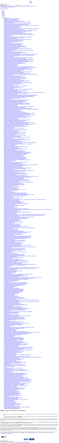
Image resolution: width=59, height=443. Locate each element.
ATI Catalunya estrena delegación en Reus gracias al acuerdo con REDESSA (15, 282)
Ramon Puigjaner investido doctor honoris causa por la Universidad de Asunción (16, 283)
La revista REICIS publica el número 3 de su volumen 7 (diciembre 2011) (14, 240)
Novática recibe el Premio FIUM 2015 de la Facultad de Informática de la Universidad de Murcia (18, 69)
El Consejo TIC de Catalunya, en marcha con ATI (11, 188)
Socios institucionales (16, 6)
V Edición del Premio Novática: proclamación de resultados (12, 263)
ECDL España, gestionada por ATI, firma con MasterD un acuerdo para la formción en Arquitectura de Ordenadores (21, 54)
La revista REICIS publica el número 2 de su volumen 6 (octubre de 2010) (15, 284)
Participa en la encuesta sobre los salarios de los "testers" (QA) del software (15, 120)
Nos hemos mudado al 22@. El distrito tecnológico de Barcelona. (13, 125)
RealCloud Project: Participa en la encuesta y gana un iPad (12, 233)
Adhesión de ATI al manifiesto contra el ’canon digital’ (12, 406)
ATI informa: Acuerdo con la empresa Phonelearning (11, 314)
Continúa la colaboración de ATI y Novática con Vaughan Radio (13, 32)
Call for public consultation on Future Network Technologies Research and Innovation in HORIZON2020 (19, 227)
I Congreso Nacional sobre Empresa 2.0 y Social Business (12, 225)
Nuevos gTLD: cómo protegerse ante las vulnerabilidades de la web (14, 121)
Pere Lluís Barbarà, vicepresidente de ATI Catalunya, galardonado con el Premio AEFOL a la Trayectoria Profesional (21, 164)
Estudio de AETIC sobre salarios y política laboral (11, 296)
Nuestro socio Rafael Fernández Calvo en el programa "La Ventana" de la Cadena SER (17, 124)
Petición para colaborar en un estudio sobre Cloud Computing (13, 270)
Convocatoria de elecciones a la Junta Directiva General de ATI (13, 51)
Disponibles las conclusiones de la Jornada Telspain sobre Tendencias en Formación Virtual (17, 119)
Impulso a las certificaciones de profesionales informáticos (12, 334)
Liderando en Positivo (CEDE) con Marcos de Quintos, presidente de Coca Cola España (17, 137)
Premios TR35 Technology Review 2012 (10, 213)
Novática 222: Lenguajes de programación (10, 144)
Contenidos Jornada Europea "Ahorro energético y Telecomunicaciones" (14, 383)
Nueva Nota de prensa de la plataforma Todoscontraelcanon (12, 393)
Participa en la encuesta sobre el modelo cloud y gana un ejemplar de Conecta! (15, 157)
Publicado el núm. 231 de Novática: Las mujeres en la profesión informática (15, 63)
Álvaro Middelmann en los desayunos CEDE (10, 206)
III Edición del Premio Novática (8, 336)
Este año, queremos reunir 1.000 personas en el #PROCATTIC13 (13, 150)
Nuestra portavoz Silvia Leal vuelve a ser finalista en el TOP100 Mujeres (14, 77)
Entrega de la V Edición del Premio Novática (10, 253)
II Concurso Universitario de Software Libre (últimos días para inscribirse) (15, 364)
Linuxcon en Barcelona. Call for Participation (10, 207)
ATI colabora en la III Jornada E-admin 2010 (10, 280)
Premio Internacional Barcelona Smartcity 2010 (11, 295)
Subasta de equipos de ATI (8, 191)
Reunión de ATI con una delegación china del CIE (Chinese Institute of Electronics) (16, 279)
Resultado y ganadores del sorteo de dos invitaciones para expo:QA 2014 (14, 107)
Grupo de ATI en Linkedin (8, 197)
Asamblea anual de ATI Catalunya (9, 169)
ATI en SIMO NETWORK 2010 (9, 287)
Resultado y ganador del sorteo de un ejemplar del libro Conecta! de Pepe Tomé (15, 93)
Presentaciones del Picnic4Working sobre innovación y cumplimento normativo (15, 85)
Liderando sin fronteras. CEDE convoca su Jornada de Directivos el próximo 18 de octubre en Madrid (19, 194)
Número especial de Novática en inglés (9, 134)
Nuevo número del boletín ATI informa (9, 204)
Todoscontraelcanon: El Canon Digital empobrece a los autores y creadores (15, 344)
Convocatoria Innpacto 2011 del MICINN (10, 271)
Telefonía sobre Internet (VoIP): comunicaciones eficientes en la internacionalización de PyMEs (18, 379)
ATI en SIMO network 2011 (8, 258)
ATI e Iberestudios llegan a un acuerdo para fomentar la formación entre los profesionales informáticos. (19, 327)
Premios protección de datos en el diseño (10, 160)
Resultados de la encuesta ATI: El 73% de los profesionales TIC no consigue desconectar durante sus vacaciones (20, 30)
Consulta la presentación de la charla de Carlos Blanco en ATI (13, 40)
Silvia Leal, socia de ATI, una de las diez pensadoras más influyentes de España (15, 129)
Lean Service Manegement (8, 265)
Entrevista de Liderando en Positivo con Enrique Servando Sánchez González (15, 195)
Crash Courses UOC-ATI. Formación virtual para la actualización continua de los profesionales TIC (18, 143)
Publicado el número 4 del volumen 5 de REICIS (11, 302)
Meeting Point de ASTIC (7, 363)
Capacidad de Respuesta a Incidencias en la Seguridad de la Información (14, 374)
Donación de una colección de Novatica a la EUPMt (11, 84)
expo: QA (5, 367)
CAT (2, 8)
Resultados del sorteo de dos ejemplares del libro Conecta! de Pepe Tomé (14, 151)
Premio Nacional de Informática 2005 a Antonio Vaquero (12, 403)
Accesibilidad (2, 6)
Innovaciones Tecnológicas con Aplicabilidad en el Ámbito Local (13, 376)
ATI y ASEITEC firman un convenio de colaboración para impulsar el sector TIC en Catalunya (18, 71)
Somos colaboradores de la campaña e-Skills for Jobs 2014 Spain (13, 102)
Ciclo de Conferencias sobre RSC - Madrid (10, 174)
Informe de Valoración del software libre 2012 (10, 187)
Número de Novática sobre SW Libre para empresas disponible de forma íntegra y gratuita (17, 308)
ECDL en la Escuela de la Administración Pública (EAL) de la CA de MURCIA (15, 399)
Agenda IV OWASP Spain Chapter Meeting (10, 340)
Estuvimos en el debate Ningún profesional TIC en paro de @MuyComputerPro (15, 148)
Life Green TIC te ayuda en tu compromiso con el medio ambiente (13, 72)
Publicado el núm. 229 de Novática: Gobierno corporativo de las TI (14, 87)
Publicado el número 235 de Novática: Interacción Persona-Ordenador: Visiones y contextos (17, 39)
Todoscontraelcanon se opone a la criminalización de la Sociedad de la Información (16, 385)
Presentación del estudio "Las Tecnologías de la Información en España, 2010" (15, 262)
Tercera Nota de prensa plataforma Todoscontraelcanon (12, 392)
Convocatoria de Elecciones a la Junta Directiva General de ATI (13, 141)
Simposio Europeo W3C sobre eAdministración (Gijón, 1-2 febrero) (14, 384)
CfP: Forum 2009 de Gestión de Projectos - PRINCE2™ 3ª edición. (14, 321)
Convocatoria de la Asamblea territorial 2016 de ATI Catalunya (13, 45)
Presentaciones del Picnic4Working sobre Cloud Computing (12, 155)
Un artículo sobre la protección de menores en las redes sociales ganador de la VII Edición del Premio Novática (20, 142)
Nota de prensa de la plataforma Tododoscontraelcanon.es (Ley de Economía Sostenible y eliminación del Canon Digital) (21, 301)
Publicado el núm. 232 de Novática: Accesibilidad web (12, 18)
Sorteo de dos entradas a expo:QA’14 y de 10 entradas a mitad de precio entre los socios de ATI (18, 108)
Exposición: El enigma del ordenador (9, 241)
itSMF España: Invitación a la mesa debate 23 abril (11, 322)
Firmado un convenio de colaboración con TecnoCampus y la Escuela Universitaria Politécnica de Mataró (19, 114)
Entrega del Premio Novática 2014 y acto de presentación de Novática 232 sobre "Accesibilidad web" (19, 57)
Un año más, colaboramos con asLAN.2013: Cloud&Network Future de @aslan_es (16, 179)
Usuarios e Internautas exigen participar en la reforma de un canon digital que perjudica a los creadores (19, 278)
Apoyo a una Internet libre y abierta (9, 186)
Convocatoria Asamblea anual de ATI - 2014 (10, 105)
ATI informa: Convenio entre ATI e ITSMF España (11, 312)
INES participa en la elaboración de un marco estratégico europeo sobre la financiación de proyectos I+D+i (19, 268)
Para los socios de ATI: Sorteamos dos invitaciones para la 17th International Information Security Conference (20, 67)
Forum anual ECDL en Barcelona (9, 366)
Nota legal (17, 442)
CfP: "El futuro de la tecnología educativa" (10, 360)
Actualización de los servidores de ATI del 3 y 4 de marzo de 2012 (13, 234)
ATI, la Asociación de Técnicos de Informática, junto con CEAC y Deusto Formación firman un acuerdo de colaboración (21, 28)
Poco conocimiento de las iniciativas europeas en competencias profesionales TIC (16, 90)
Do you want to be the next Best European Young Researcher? (13, 81)
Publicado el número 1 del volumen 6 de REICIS (11, 293)
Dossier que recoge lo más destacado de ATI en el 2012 (12, 182)
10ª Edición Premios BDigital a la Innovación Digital (11, 224)
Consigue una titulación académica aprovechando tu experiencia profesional (15, 135)
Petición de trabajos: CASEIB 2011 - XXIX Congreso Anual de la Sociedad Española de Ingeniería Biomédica (20, 264)
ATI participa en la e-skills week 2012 (9, 239)
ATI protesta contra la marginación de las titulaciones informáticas (13, 290)
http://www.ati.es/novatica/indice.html (6, 433)
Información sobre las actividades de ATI (10, 390)
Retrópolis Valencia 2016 (7, 42)
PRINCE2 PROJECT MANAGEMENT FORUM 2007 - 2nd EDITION (15, 365)
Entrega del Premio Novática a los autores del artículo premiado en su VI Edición (16, 193)
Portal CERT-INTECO (7, 252)
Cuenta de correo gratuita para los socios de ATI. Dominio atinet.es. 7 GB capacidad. (16, 323)
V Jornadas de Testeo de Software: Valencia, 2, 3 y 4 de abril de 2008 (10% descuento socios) (17, 354)
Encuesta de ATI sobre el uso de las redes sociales (11, 185)
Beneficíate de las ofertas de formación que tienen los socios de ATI (14, 29)
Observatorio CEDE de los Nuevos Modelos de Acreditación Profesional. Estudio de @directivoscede (19, 170)
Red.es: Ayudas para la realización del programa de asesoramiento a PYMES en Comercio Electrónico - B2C (20, 246)
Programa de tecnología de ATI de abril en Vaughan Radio (12, 70)
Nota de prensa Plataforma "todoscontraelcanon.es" (11, 285)
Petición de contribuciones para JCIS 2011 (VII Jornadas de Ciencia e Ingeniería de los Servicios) (18, 274)
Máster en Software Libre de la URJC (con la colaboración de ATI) (14, 341)
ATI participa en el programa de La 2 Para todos (11, 86)
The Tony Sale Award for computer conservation (11, 219)
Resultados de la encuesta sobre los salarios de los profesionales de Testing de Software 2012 (17, 231)
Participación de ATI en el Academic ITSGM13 (11, 147)
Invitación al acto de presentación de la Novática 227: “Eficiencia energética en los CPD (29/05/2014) (19, 106)
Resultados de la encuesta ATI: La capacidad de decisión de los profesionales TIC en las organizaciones (19, 34)
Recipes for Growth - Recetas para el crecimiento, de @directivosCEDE (14, 154)
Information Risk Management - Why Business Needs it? (12, 361)
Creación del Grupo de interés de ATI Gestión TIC (11, 198)
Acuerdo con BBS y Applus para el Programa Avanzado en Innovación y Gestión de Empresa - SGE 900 (19, 113)
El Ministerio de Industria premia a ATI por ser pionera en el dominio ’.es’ (14, 97)
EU (5, 8)
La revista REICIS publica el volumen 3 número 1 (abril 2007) (13, 375)
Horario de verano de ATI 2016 (8, 35)
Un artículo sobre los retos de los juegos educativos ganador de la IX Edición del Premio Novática (18, 61)
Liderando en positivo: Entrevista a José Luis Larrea (11, 226)
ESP (1, 8)
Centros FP (11, 6)
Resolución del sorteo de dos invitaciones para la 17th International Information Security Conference (18, 66)
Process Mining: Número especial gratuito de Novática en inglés (13, 83)
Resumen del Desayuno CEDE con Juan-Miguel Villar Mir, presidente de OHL (15, 218)
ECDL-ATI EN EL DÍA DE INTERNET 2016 (11, 41)
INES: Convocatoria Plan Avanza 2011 (9, 272)
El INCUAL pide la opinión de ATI (9, 405)
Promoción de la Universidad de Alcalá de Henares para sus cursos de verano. (15, 112)
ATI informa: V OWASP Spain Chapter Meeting (11, 313)
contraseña (16, 5)
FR (8, 8)
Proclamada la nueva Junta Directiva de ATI (10, 49)
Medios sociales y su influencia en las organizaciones (11, 259)
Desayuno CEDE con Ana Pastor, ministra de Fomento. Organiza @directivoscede (16, 173)
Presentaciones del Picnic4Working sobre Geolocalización (12, 136)
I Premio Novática (6, 396)
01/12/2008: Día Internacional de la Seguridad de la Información (13, 339)
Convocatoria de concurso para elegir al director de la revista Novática (14, 37)
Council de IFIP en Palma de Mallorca (9, 400)
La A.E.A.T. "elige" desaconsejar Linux (10, 402)
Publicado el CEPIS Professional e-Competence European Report (13, 257)
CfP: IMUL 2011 (6, 266)
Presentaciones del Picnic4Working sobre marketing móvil (12, 110)
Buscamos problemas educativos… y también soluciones (12, 306)
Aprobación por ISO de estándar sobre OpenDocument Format (13, 397)
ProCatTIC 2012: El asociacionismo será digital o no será (12, 210)
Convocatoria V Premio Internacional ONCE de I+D (11, 350)
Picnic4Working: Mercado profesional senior (10, 261)
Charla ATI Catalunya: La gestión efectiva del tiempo (11, 292)
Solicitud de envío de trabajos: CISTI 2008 (10, 353)
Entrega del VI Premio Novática (8, 196)
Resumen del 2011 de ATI (8, 247)
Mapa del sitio (7, 6)
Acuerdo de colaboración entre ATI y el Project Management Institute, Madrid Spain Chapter (17, 236)
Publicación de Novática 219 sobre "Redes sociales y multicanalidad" (14, 183)
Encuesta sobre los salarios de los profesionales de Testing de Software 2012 (15, 238)
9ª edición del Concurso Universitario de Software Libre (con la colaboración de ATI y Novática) (18, 59)
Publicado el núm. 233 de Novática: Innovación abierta (12, 53)
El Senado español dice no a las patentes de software (11, 407)
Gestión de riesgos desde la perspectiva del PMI (11, 229)
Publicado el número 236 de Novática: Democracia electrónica (13, 26)
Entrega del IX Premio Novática (8, 56)
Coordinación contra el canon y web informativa (11, 398)
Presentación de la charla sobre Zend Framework (11, 140)
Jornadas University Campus (8, 368)
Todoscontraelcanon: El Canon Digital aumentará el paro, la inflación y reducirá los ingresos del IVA (18, 347)
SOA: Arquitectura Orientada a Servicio (10, 355)
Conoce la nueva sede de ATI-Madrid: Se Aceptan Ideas (12, 44)
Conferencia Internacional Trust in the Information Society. (12, 303)
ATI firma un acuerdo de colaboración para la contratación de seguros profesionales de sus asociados (18, 96)
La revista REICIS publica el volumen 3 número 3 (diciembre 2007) (14, 358)
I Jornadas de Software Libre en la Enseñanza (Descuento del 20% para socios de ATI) (16, 370)
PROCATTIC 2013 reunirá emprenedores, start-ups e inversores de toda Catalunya (16, 146)
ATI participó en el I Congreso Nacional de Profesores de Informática (14, 156)
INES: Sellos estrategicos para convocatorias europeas (12, 288)
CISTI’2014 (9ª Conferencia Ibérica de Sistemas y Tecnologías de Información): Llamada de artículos (19, 122)
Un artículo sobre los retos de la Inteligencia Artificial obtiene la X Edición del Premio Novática (18, 33)
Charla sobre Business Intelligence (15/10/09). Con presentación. (13, 307)
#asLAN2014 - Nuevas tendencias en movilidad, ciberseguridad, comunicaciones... (16, 117)
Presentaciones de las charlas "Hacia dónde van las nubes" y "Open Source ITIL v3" (16, 208)
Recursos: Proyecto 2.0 (7, 281)
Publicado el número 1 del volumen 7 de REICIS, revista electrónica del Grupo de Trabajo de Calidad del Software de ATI (22, 267)
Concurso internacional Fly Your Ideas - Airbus (11, 212)
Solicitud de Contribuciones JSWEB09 (9, 319)
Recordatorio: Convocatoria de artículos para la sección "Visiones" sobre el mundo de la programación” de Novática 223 (21, 176)
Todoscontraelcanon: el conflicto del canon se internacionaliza (13, 352)
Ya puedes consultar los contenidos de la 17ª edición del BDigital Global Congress (16, 60)
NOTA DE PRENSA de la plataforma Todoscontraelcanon (12, 395)
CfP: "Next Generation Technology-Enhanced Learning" (12, 359)
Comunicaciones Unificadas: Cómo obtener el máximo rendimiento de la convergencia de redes (18, 349)
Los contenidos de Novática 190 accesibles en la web (12, 345)
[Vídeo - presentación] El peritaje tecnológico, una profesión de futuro (14, 158)
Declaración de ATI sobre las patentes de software (11, 316)
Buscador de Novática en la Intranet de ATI (10, 149)
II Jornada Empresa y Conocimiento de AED (10, 190)
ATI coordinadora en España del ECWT (10, 286)
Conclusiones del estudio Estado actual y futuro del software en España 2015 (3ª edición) (17, 73)
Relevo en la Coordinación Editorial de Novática (11, 394)
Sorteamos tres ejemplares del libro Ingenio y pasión (11, 118)
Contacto (34, 6)
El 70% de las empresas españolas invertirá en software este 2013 (13, 167)
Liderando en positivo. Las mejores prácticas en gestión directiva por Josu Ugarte (16, 217)
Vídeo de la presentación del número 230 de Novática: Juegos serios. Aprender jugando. (17, 80)
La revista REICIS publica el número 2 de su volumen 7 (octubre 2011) (14, 248)
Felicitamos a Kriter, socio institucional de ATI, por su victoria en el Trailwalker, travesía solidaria (18, 36)
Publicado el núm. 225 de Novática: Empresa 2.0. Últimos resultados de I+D (15, 126)
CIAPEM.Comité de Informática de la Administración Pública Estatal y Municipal (16, 373)
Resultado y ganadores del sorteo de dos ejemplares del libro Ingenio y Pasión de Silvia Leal (17, 116)
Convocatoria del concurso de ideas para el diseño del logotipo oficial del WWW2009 (16, 378)
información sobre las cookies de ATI (24, 442)
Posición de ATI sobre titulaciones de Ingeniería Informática (12, 337)
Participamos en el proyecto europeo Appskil (10, 65)
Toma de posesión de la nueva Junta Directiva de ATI (12, 47)
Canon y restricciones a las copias (9, 401)
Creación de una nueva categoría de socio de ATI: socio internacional (14, 205)
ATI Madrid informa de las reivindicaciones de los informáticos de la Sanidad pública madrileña (18, 381)
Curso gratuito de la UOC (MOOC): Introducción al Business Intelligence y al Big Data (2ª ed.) (18, 48)
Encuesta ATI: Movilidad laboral (9, 22)
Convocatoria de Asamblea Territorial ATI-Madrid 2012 (12, 220)
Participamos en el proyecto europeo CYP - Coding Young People (13, 62)
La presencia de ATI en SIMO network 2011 (10, 256)
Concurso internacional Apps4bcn (9, 228)
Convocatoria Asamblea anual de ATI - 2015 (10, 64)
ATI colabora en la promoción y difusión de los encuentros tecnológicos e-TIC (15, 362)
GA (3, 8)
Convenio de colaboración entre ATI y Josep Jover (11, 181)
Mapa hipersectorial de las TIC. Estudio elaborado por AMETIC (13, 222)
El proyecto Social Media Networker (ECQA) (10, 131)
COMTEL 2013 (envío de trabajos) (9, 145)
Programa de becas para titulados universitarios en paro (12, 300)
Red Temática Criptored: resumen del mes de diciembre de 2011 (13, 243)
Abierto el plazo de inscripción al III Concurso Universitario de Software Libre (15, 342)
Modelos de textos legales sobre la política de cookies (12, 130)
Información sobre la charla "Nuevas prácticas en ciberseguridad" (13, 43)
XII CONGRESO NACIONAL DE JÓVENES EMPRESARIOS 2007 (14, 369)
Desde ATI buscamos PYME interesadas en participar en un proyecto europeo (15, 192)
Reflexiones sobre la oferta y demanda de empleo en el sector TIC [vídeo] (14, 189)
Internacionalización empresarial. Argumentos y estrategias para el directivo (15, 165)
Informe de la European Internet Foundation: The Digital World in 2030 (14, 100)
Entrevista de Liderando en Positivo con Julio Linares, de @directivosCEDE (15, 175)
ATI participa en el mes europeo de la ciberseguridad (11, 27)
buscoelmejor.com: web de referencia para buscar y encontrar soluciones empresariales (16, 99)
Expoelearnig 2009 (7, 326)
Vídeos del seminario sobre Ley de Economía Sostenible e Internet (13, 297)
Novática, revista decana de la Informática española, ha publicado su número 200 (16, 304)
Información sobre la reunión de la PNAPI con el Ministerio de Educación (15, 387)
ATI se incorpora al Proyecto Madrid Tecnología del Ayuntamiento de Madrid (15, 232)
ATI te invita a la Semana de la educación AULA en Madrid (12, 76)
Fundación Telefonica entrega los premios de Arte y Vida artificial (13, 388)
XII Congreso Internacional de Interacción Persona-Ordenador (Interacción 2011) (16, 275)
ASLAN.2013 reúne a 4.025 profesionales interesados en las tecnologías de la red (16, 153)
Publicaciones (22, 6)
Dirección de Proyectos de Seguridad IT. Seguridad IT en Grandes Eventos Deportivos (16, 356)
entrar (28, 5)
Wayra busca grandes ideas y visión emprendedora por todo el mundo (14, 184)
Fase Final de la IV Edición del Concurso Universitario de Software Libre (14, 298)
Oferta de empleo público (7, 161)
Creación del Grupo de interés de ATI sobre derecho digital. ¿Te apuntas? (14, 171)
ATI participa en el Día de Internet (9, 223)
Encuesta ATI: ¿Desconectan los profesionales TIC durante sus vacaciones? (15, 31)
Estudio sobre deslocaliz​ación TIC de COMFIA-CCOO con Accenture (14, 254)
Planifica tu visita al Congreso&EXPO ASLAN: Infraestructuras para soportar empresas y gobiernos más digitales (20, 74)
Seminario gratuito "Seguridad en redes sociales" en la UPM (13, 324)
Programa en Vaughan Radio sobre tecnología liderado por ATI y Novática (15, 75)
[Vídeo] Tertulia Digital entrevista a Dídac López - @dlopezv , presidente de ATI (16, 162)
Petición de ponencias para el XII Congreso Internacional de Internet (14, 351)
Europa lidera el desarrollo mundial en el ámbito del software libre (13, 289)
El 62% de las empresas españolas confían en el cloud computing (13, 111)
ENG (6, 8)
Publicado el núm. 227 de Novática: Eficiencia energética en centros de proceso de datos (17, 103)
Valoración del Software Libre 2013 (9, 127)
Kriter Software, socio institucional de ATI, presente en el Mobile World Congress (16, 78)
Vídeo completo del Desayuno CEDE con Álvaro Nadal (12, 201)
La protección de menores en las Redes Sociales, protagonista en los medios (15, 132)
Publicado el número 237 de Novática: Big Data (11, 19)
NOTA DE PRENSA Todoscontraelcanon (10, 386)
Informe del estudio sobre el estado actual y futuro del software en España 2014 (15, 101)
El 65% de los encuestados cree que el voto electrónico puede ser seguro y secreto (16, 24)
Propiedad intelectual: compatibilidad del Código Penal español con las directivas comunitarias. (18, 152)
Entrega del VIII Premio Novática (9, 88)
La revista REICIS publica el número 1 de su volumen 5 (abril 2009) (14, 317)
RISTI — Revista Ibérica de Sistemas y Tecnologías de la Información (14, 328)
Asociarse (31, 6)
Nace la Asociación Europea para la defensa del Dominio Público (13, 291)
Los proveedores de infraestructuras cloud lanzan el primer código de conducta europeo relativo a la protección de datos (21, 25)
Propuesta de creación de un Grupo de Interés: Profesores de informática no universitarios (17, 159)
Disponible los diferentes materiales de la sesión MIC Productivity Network (15, 249)
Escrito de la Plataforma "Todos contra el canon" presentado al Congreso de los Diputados (17, 315)
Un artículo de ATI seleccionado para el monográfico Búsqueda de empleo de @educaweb (17, 139)
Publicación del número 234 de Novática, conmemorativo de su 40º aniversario (15, 52)
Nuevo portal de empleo (7, 372)
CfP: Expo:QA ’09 (7, 320)
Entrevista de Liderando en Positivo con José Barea (11, 200)
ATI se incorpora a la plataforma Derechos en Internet (12, 79)
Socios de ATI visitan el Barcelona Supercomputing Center (12, 91)
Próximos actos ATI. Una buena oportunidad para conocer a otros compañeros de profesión (17, 23)
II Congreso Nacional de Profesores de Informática (11, 109)
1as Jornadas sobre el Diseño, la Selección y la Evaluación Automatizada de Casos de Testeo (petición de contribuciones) (21, 332)
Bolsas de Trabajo (27, 6)
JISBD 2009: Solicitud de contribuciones (10, 330)
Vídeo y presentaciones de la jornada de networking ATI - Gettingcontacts (15, 168)
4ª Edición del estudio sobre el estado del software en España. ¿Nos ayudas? (15, 46)
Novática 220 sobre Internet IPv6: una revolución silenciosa (12, 166)
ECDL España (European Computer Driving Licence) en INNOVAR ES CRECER (16, 68)
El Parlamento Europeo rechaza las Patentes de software (12, 404)
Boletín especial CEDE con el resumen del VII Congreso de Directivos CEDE (15, 251)
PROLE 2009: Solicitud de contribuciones (10, 329)
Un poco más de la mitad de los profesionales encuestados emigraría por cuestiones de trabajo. (17, 21)
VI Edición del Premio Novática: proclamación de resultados (13, 202)
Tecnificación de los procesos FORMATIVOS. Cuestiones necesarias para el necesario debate (17, 245)
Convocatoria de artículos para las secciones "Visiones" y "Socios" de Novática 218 (16, 203)
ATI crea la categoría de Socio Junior (9, 335)
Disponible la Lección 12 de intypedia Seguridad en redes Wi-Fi (13, 242)
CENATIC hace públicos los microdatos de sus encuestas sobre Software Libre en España (17, 237)
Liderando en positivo (7, 310)
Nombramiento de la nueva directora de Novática (11, 20)
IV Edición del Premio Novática (8, 305)
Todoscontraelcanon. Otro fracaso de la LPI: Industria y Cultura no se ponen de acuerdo (17, 380)
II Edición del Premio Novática (8, 371)
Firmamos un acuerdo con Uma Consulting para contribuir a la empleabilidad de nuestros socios (18, 82)
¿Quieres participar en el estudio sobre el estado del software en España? (14, 115)
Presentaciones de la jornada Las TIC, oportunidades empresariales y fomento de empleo (17, 180)
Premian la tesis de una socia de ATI (9, 235)
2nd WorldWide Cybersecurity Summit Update (11, 269)
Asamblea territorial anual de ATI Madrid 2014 (11, 104)
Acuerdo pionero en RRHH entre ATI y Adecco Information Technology (14, 309)
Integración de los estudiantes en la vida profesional (11, 389)
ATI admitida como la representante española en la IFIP (12, 408)
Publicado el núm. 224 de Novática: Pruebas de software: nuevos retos (14, 128)
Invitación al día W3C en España (9, 325)
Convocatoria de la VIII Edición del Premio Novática (12, 98)
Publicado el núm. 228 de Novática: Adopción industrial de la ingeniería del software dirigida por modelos (19, 95)
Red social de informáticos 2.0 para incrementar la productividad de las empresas (15, 331)
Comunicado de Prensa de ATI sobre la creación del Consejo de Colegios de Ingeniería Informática (18, 311)
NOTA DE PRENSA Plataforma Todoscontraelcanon (12, 391)
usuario (5, 5)
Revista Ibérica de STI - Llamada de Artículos (10, 230)
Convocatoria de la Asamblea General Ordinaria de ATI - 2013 (13, 163)
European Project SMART (8, 273)
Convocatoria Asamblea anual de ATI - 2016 (10, 38)
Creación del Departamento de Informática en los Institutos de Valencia (14, 318)
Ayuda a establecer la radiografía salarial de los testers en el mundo (13, 178)
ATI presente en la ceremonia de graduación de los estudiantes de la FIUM (15, 58)
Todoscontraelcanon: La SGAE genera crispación (11, 346)
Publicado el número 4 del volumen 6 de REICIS (11, 276)
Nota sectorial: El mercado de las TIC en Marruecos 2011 (12, 244)
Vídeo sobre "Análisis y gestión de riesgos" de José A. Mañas (13, 250)
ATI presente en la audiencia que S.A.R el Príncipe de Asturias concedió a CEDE (16, 123)
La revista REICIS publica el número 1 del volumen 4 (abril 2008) (13, 348)
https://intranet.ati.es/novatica (30, 431)
